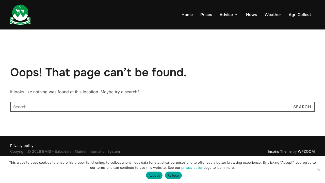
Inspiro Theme (279, 151)
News (251, 14)
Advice (226, 14)
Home (187, 14)
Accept (154, 175)
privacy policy (192, 167)
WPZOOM (306, 151)
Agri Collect (300, 14)
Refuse (173, 175)
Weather (273, 14)
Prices (206, 14)
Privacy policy (22, 145)
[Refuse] (318, 169)
